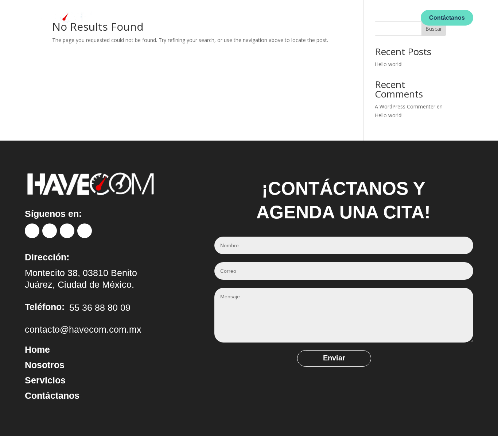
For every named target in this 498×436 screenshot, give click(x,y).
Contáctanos (447, 18)
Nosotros (214, 17)
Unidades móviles (257, 17)
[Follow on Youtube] (84, 230)
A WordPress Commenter (405, 106)
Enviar (334, 358)
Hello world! (388, 64)
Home (186, 17)
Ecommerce (303, 17)
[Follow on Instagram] (49, 230)
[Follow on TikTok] (67, 230)
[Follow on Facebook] (32, 230)
